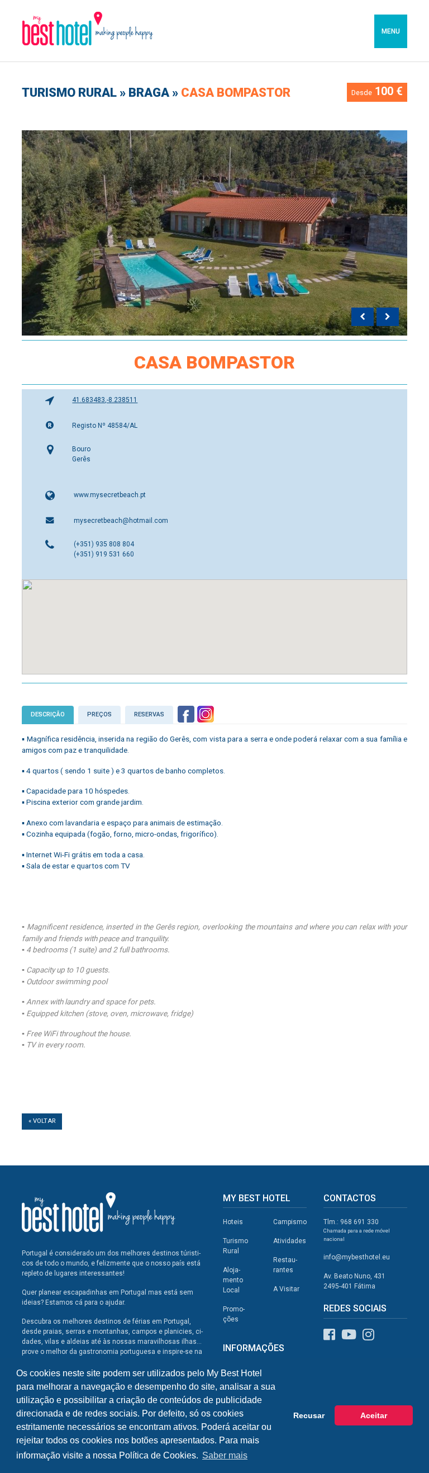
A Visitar (286, 1289)
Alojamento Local (233, 1280)
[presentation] (362, 317)
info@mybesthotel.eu (356, 1257)
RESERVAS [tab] (149, 714)
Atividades (289, 1241)
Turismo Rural (71, 93)
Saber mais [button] (224, 1455)
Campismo (290, 1222)
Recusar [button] (309, 1415)
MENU (391, 31)
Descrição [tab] (48, 714)
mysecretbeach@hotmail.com (121, 521)
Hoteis (233, 1222)
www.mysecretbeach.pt (110, 495)
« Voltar (41, 1121)
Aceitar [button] (373, 1415)
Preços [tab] (99, 714)
